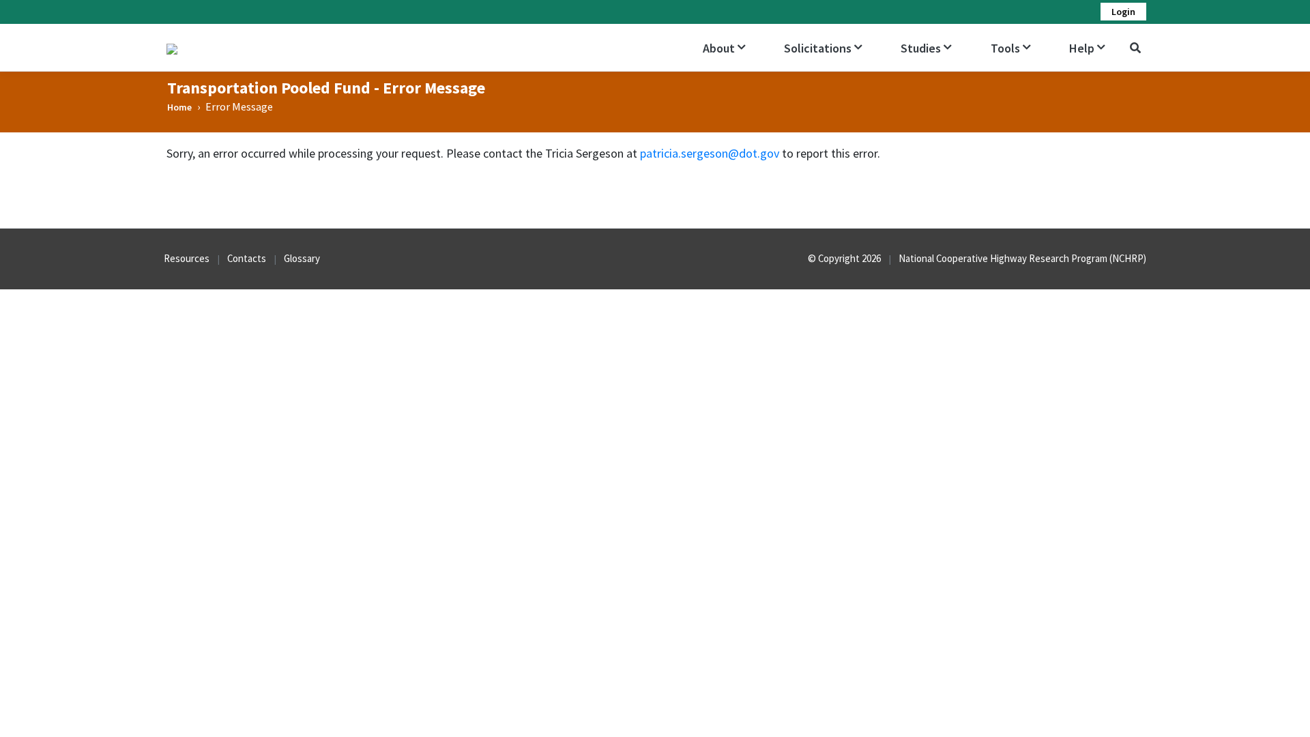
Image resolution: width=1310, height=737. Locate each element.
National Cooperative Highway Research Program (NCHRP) (1022, 258)
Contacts (246, 258)
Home (179, 107)
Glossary (302, 258)
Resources (186, 258)
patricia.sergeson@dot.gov (709, 153)
